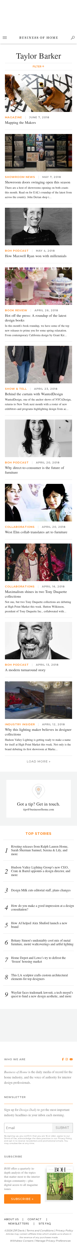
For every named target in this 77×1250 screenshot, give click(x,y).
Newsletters (18, 1223)
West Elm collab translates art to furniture (36, 531)
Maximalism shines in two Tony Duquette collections (36, 594)
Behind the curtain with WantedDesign (34, 393)
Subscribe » (22, 1199)
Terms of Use (10, 1138)
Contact (35, 1219)
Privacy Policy (65, 1138)
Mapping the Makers (20, 122)
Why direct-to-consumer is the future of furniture (34, 470)
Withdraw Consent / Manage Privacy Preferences (40, 1240)
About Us (11, 1219)
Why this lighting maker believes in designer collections (38, 732)
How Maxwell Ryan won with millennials (36, 255)
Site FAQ (45, 1223)
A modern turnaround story (25, 669)
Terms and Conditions (39, 1230)
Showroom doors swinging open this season (37, 182)
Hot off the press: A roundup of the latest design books (35, 318)
